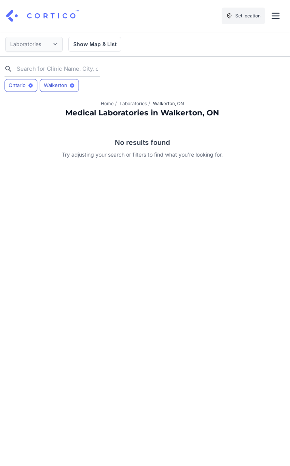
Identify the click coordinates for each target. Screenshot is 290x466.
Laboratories (133, 103)
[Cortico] (42, 16)
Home (107, 103)
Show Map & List (95, 44)
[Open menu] (275, 16)
